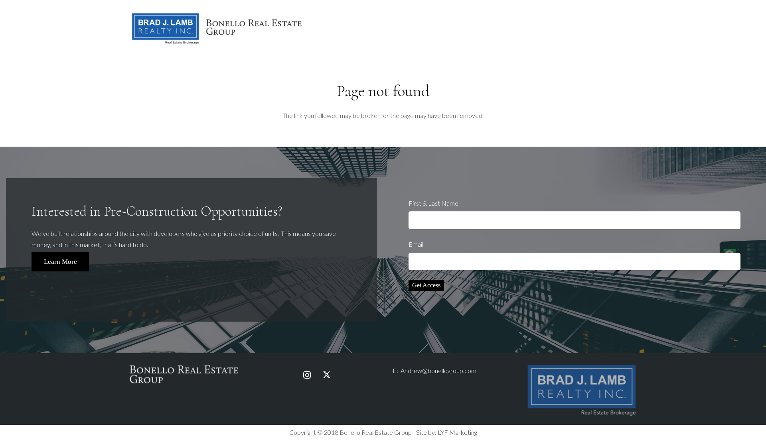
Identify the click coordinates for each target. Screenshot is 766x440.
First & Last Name (433, 203)
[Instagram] (307, 375)
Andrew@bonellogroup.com (438, 370)
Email (416, 244)
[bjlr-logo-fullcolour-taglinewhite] (581, 366)
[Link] (217, 28)
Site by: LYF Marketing (446, 432)
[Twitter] (327, 375)
